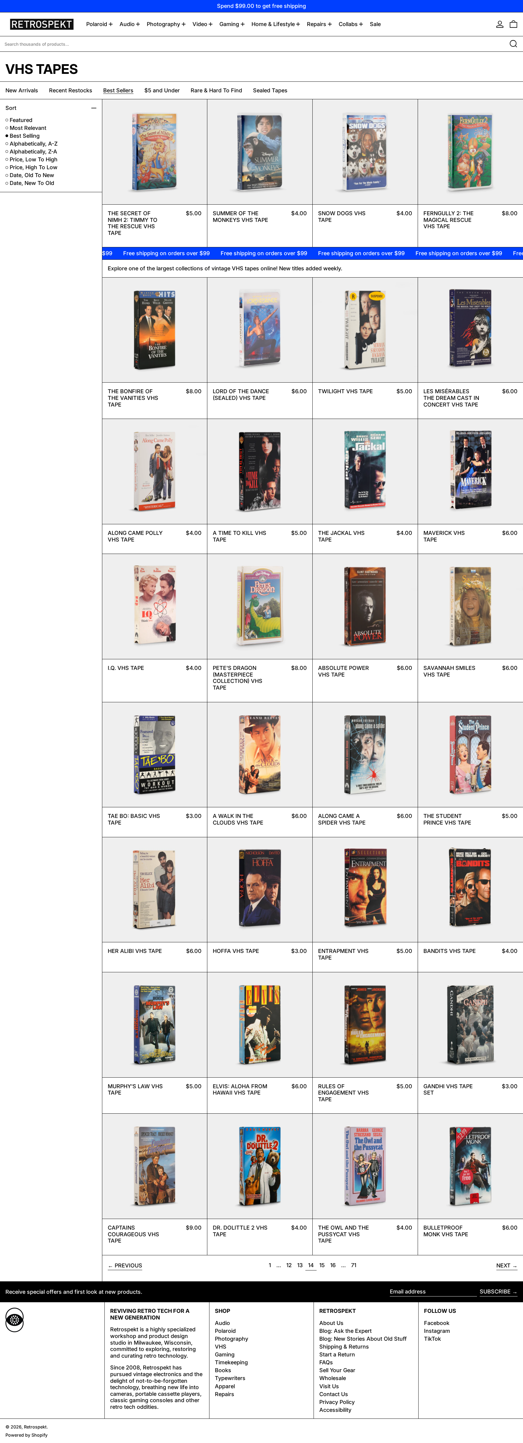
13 (301, 1265)
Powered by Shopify (26, 1435)
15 (323, 1265)
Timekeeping (231, 1362)
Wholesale (332, 1378)
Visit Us (329, 1386)
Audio (222, 1323)
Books (223, 1370)
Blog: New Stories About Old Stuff (363, 1339)
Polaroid (225, 1331)
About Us (331, 1323)
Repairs (224, 1394)
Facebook (436, 1323)
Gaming (225, 1354)
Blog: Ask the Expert (345, 1331)
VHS (220, 1346)
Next (503, 1265)
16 (334, 1265)
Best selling (25, 136)
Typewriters (230, 1378)
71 (355, 1265)
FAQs (326, 1362)
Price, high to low (34, 167)
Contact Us (333, 1394)
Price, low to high (34, 159)
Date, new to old (32, 183)
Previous (128, 1265)
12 (290, 1265)
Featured (21, 120)
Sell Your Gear (337, 1370)
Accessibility (335, 1410)
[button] (513, 24)
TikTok (432, 1339)
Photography (231, 1339)
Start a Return (337, 1354)
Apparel (225, 1386)
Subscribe (495, 1291)
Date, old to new (32, 175)
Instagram (437, 1331)
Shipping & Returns (344, 1346)
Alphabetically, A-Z (34, 143)
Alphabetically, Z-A (33, 151)
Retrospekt (35, 1426)
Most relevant (28, 128)
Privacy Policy (337, 1402)
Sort (10, 108)
